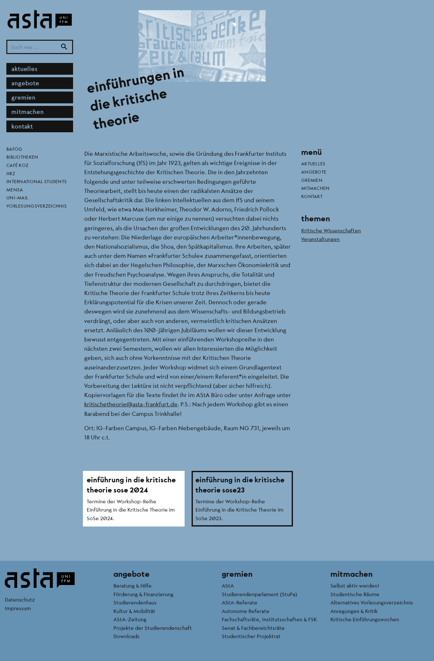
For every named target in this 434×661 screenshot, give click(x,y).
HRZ (10, 173)
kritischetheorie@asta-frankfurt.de (131, 404)
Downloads (126, 636)
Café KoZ (17, 165)
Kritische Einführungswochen (364, 619)
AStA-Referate (239, 602)
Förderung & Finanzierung (143, 594)
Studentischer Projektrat (251, 636)
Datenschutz (20, 599)
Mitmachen (27, 111)
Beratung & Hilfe (132, 585)
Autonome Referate (245, 611)
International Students (36, 181)
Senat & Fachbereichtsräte (253, 627)
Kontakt (22, 126)
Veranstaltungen (320, 239)
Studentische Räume (354, 594)
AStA (228, 585)
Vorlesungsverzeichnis (36, 206)
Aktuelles (24, 68)
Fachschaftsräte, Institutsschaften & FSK (269, 619)
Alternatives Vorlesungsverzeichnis (371, 602)
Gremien (23, 97)
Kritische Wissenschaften (331, 230)
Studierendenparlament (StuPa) (259, 594)
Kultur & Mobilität (134, 611)
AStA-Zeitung (129, 619)
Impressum (18, 608)
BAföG (14, 148)
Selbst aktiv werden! (354, 585)
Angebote (25, 83)
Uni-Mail (17, 197)
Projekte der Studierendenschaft (152, 627)
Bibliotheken (22, 157)
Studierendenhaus (135, 602)
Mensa (14, 189)
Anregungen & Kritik (353, 611)
